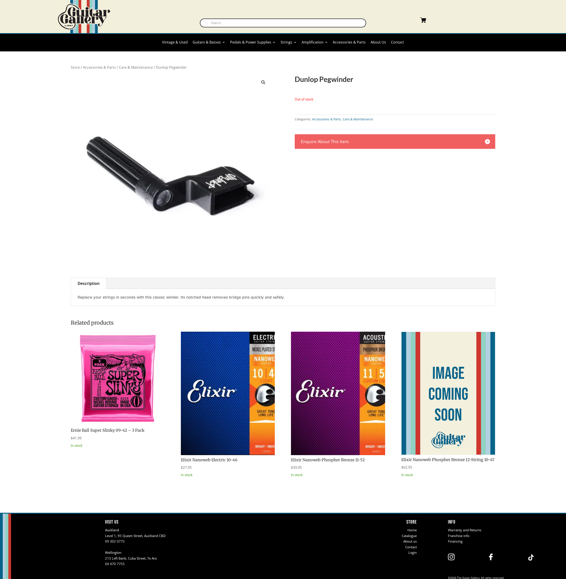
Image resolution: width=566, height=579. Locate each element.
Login (412, 552)
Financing (455, 541)
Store (75, 67)
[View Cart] (414, 21)
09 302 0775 (115, 541)
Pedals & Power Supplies (250, 43)
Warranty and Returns (464, 530)
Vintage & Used (175, 43)
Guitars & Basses (207, 43)
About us (410, 541)
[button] (263, 82)
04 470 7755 (115, 564)
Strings (286, 43)
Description (88, 283)
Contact (397, 43)
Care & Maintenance (136, 67)
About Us (378, 43)
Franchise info (458, 536)
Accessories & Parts (349, 43)
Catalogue (409, 536)
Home (412, 530)
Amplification (312, 43)
